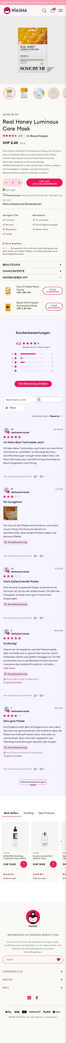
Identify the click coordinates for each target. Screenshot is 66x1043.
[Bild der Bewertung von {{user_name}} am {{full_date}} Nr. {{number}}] (10, 513)
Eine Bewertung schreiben (33, 384)
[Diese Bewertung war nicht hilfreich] (41, 476)
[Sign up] (58, 959)
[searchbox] (18, 399)
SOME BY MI (10, 114)
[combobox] (47, 416)
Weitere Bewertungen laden (33, 783)
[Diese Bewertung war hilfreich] (35, 476)
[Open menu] (60, 10)
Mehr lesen (9, 668)
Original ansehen (12, 682)
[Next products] (61, 841)
